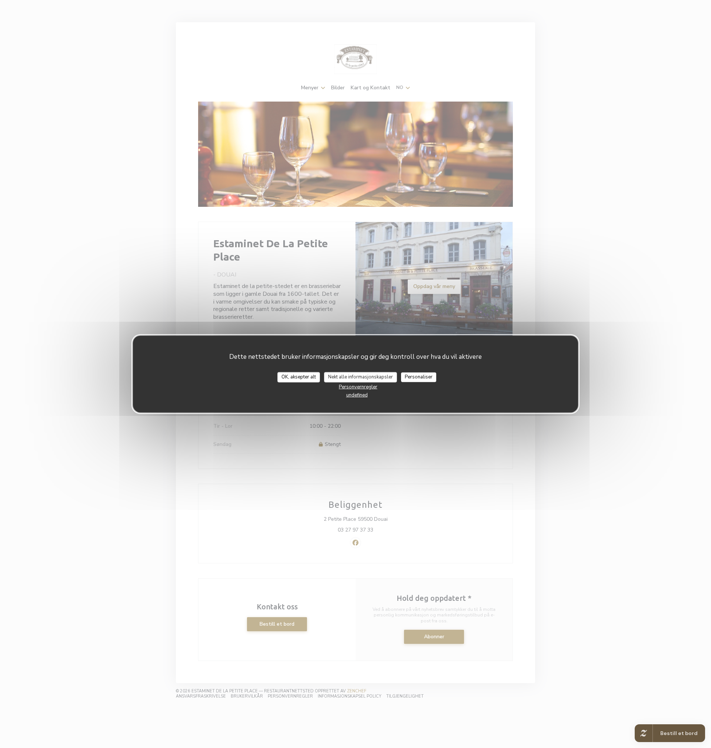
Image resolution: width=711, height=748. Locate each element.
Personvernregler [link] (358, 386)
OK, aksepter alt (298, 377)
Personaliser (419, 377)
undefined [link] (357, 394)
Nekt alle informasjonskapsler (360, 377)
